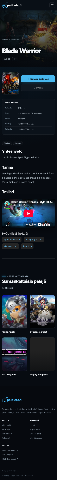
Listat (32, 425)
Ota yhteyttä (7, 455)
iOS (15, 59)
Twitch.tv (27, 246)
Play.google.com (34, 239)
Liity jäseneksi (36, 438)
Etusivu (5, 39)
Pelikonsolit (7, 434)
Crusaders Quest (38, 332)
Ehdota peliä (35, 434)
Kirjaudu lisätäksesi (39, 79)
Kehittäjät (6, 429)
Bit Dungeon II (9, 374)
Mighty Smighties (39, 374)
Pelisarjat (6, 438)
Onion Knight (8, 332)
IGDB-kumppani (10, 459)
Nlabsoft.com (10, 246)
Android (7, 59)
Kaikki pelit (9, 288)
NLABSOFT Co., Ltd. (26, 124)
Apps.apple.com (12, 239)
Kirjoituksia (35, 429)
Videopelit (15, 39)
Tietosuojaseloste (10, 450)
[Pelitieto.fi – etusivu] (12, 5)
